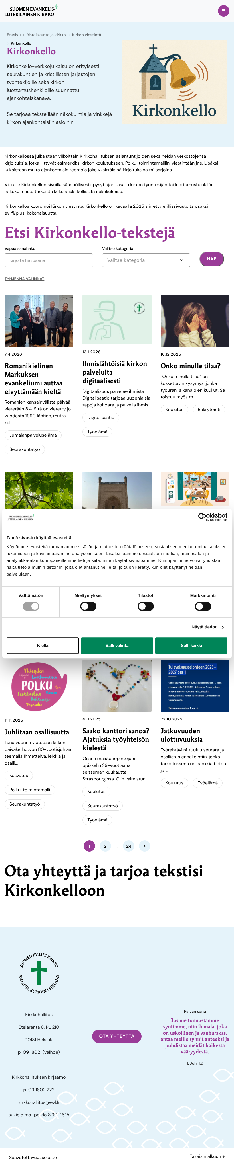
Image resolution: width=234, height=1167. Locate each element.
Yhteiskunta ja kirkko (46, 35)
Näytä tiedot (204, 627)
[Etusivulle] (31, 10)
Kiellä (42, 645)
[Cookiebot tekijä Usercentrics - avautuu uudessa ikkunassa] (202, 517)
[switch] (88, 606)
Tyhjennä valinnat (24, 279)
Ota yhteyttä (116, 1036)
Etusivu (14, 35)
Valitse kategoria (117, 248)
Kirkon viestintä (86, 35)
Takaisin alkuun (206, 1156)
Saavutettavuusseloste (33, 1157)
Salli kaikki (191, 645)
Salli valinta (117, 645)
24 (129, 846)
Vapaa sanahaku (20, 248)
